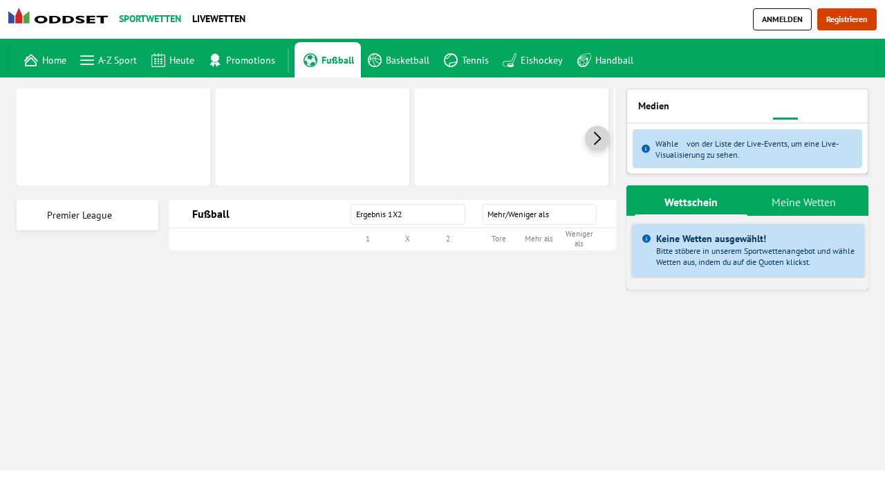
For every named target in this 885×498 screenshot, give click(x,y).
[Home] (60, 19)
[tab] (691, 200)
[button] (597, 138)
